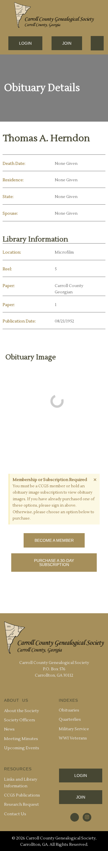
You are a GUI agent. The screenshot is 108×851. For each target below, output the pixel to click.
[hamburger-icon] (97, 43)
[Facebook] (74, 817)
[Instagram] (87, 817)
